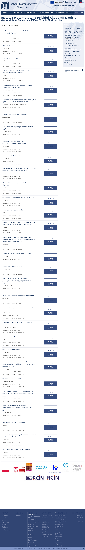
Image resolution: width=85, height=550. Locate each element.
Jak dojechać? (79, 522)
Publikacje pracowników (31, 535)
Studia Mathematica (51, 20)
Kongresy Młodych (60, 515)
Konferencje (31, 524)
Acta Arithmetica (69, 27)
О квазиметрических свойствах (14, 210)
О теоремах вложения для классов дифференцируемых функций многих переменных (16, 281)
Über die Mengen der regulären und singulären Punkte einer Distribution (19, 436)
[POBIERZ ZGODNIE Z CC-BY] (50, 36)
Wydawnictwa (44, 12)
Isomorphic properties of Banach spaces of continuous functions (17, 309)
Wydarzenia (15, 12)
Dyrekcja (4, 517)
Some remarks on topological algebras (16, 449)
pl (76, 17)
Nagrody (30, 528)
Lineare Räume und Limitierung (13, 422)
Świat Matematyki (57, 12)
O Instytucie (5, 515)
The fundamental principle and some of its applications (17, 128)
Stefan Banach (7, 45)
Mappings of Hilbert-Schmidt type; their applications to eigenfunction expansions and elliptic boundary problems (18, 239)
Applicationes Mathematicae (72, 30)
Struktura (4, 524)
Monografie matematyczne (72, 55)
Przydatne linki (59, 524)
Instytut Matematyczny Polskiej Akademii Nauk (37, 18)
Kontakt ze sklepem (69, 62)
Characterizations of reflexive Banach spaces (18, 197)
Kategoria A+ (5, 529)
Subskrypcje (67, 59)
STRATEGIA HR (58, 542)
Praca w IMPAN (59, 536)
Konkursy (30, 530)
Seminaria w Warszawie (34, 523)
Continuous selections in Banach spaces (16, 254)
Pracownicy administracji (5, 527)
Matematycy (5, 520)
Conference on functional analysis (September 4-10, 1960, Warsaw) (18, 32)
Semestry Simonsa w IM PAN (34, 517)
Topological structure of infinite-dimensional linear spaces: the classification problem (18, 223)
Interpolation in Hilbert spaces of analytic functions (17, 323)
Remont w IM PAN (6, 531)
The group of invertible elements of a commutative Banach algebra (15, 71)
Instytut (5, 12)
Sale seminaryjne (32, 519)
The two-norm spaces (10, 58)
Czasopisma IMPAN (28, 20)
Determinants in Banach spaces (13, 337)
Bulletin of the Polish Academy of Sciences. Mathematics (73, 32)
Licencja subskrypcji (70, 61)
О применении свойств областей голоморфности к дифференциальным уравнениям (16, 408)
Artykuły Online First (71, 43)
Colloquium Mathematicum (72, 34)
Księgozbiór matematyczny (72, 51)
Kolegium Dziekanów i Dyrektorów (61, 522)
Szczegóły (50, 32)
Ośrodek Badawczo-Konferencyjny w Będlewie (33, 545)
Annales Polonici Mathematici (73, 28)
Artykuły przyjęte (70, 40)
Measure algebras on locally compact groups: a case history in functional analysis (19, 169)
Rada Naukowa (5, 522)
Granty (30, 537)
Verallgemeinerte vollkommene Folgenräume (18, 295)
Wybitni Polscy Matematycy (59, 527)
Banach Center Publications (72, 50)
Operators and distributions (12, 266)
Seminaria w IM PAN (33, 521)
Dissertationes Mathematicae (73, 35)
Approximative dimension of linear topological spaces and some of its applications (19, 101)
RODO (56, 538)
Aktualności (5, 519)
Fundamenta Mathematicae (72, 37)
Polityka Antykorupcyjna (59, 544)
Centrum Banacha (33, 526)
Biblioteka (31, 542)
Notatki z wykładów (60, 520)
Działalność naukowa (29, 12)
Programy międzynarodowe (33, 540)
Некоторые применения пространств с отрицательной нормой (17, 86)
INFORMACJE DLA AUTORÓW (72, 45)
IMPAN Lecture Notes (70, 48)
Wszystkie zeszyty (70, 42)
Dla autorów (68, 64)
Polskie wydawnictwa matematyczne (60, 517)
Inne (56, 529)
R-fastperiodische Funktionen (12, 156)
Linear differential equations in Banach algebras (16, 184)
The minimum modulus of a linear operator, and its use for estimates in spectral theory (18, 392)
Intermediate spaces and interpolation (16, 114)
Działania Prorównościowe (59, 534)
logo (19, 5)
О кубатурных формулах (11, 349)
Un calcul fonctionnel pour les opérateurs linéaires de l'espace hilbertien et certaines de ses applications (18, 364)
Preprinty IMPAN (68, 57)
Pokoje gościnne (59, 532)
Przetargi (57, 540)
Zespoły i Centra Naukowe (32, 532)
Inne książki (67, 53)
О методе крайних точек (11, 378)
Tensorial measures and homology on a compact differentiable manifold (16, 142)
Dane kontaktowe (77, 513)
